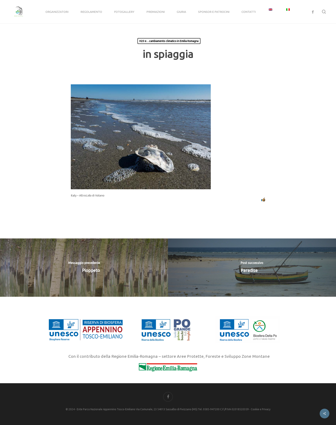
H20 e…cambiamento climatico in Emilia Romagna (169, 41)
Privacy (266, 409)
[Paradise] (252, 267)
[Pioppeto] (84, 267)
